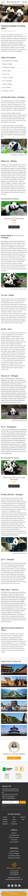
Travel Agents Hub (14, 835)
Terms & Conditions (14, 853)
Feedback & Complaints (14, 857)
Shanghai (5, 819)
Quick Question (14, 894)
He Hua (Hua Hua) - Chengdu (10, 60)
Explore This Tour (14, 227)
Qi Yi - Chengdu (7, 87)
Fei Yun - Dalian (7, 70)
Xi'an (14, 817)
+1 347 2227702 (14, 871)
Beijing (5, 817)
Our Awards (14, 839)
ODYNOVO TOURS (19, 891)
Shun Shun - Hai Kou (8, 90)
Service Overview (14, 842)
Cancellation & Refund (14, 855)
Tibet (23, 819)
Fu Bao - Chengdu (7, 84)
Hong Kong (14, 823)
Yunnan (14, 821)
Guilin (14, 819)
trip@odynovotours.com (14, 877)
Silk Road (22, 817)
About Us (14, 833)
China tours (15, 643)
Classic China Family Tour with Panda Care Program (14, 478)
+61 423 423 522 (14, 874)
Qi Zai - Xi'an (6, 74)
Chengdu (23, 104)
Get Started (13, 758)
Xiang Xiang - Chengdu (9, 67)
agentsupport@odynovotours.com (14, 879)
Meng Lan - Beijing (7, 64)
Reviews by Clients (14, 837)
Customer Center (14, 851)
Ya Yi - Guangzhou (7, 80)
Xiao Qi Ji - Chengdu (8, 77)
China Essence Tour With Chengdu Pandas (14, 219)
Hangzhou (5, 823)
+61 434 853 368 (14, 872)
